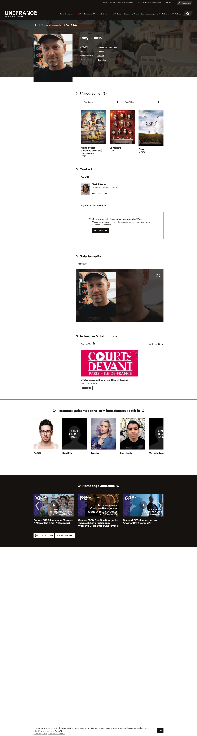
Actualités (86, 14)
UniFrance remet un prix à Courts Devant (104, 380)
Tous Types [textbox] (88, 102)
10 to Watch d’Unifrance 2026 (149, 3)
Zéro (141, 149)
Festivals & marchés (103, 14)
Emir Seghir (126, 453)
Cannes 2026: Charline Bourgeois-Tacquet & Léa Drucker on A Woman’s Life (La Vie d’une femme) (54, 523)
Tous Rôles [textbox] (129, 102)
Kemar (37, 453)
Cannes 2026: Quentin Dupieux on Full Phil (143, 521)
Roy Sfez (67, 453)
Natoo (95, 453)
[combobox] (100, 102)
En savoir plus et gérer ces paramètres (49, 734)
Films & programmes (68, 14)
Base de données (123, 14)
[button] (158, 275)
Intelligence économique (146, 14)
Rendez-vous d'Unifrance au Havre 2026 (118, 3)
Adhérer (178, 14)
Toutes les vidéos (65, 535)
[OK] (160, 731)
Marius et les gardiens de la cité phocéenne (91, 150)
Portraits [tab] (82, 264)
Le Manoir (115, 147)
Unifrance (165, 14)
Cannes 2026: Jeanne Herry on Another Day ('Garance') (96, 521)
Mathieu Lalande (158, 453)
